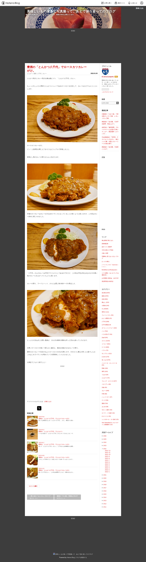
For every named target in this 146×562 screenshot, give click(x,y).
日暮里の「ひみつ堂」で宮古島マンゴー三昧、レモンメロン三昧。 (110, 116)
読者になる (139, 8)
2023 (104, 445)
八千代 (39, 73)
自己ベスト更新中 (107, 247)
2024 (104, 442)
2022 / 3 (107, 468)
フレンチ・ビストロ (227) (109, 381)
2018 (104, 484)
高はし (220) (105, 302)
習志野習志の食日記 (107, 281)
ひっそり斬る (105, 261)
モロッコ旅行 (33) (107, 410)
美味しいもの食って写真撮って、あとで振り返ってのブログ (71, 11)
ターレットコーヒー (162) (109, 328)
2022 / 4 (107, 466)
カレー (44, 73)
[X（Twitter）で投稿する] (39, 408)
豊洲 (35, 73)
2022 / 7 (107, 460)
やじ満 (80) (105, 309)
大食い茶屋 (105, 253)
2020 (104, 478)
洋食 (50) (104, 387)
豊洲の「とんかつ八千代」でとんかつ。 (51, 431)
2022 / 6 (107, 462)
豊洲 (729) (105, 403)
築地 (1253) (105, 296)
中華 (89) (104, 394)
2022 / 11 (107, 452)
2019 (104, 481)
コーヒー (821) (106, 344)
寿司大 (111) (105, 312)
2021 (104, 475)
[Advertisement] (73, 47)
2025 (104, 439)
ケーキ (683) (105, 347)
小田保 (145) (105, 305)
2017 (104, 488)
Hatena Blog (70, 557)
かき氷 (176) (105, 357)
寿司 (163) (105, 371)
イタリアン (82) (106, 384)
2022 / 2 (107, 470)
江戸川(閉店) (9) (106, 325)
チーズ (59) (105, 400)
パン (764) (105, 331)
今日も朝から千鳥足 (107, 250)
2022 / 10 (107, 454)
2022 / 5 (107, 464)
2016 (104, 491)
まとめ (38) (105, 406)
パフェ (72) (105, 350)
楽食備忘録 (105, 243)
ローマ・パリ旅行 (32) (108, 413)
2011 (104, 507)
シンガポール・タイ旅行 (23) (110, 419)
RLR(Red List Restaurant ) (109, 270)
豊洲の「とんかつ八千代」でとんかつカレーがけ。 (55, 418)
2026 (104, 436)
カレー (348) (105, 390)
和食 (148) (105, 368)
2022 (104, 449)
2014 (104, 497)
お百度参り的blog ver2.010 (110, 278)
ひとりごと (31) (106, 416)
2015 (104, 494)
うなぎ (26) (105, 374)
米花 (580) (105, 299)
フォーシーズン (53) (107, 315)
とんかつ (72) (106, 378)
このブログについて (107, 92)
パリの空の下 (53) (107, 334)
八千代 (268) (105, 321)
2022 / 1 (107, 472)
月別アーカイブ (107, 432)
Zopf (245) (105, 337)
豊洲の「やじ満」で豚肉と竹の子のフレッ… (67, 497)
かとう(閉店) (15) (107, 318)
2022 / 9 (107, 456)
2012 (104, 504)
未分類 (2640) (106, 293)
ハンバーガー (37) (107, 397)
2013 (104, 500)
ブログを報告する (81, 557)
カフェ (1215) (106, 341)
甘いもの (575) (106, 360)
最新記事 (105, 110)
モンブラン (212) (107, 353)
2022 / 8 (107, 458)
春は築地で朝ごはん (107, 240)
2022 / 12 (107, 450)
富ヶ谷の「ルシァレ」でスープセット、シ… (40, 497)
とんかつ (30, 73)
